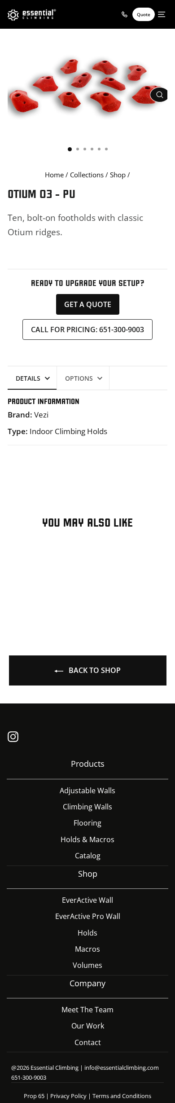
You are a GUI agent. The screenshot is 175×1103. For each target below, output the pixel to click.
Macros (87, 949)
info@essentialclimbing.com (121, 1067)
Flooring (87, 823)
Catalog (88, 856)
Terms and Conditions (121, 1096)
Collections (87, 174)
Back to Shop (94, 670)
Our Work (87, 1026)
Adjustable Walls (87, 790)
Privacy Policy (68, 1096)
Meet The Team (87, 1010)
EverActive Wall (87, 900)
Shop (118, 174)
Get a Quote (87, 304)
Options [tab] (79, 378)
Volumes (87, 965)
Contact (87, 1042)
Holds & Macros (87, 839)
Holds (87, 933)
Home (54, 174)
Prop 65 (34, 1096)
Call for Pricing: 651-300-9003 (87, 329)
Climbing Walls (87, 807)
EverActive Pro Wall (87, 916)
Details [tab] (28, 378)
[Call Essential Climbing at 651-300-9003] (124, 14)
